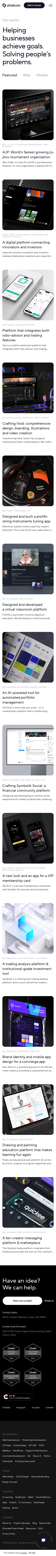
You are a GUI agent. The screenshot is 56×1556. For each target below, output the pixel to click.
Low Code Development (13, 1456)
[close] (43, 1540)
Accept (32, 1553)
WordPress (18, 1450)
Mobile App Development (34, 1440)
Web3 (30, 1497)
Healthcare (20, 1497)
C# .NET (33, 1445)
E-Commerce (25, 1502)
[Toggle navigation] (51, 5)
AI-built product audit (25, 1461)
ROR (41, 1445)
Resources (31, 1528)
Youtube (36, 1407)
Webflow (6, 1450)
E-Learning (7, 1497)
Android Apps (19, 1445)
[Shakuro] (11, 5)
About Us (6, 1523)
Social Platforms (43, 1497)
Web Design (8, 1476)
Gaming (6, 1508)
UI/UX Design (22, 1476)
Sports (15, 1508)
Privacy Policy (8, 1534)
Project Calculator (22, 1523)
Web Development (11, 1440)
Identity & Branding (40, 1476)
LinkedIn (50, 1407)
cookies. (23, 1553)
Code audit (7, 1461)
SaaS (4, 1502)
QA (29, 1456)
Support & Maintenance (36, 1450)
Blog (35, 1523)
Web (26, 75)
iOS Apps (6, 1445)
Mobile (42, 75)
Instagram (21, 1407)
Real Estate (39, 1502)
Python (47, 1456)
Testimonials (44, 1523)
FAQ (40, 1528)
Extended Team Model (12, 1528)
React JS (37, 1456)
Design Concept (9, 1482)
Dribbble (6, 1407)
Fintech (12, 1502)
